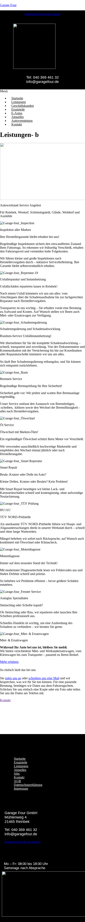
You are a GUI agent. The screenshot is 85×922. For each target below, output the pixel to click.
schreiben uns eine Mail (43, 678)
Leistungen (18, 102)
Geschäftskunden (22, 105)
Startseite (17, 98)
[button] (42, 91)
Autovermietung (22, 120)
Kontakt (16, 124)
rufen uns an (13, 678)
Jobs (17, 773)
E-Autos (16, 113)
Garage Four (8, 5)
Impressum (21, 788)
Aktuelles (17, 117)
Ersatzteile (18, 109)
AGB (17, 781)
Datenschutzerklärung (28, 785)
